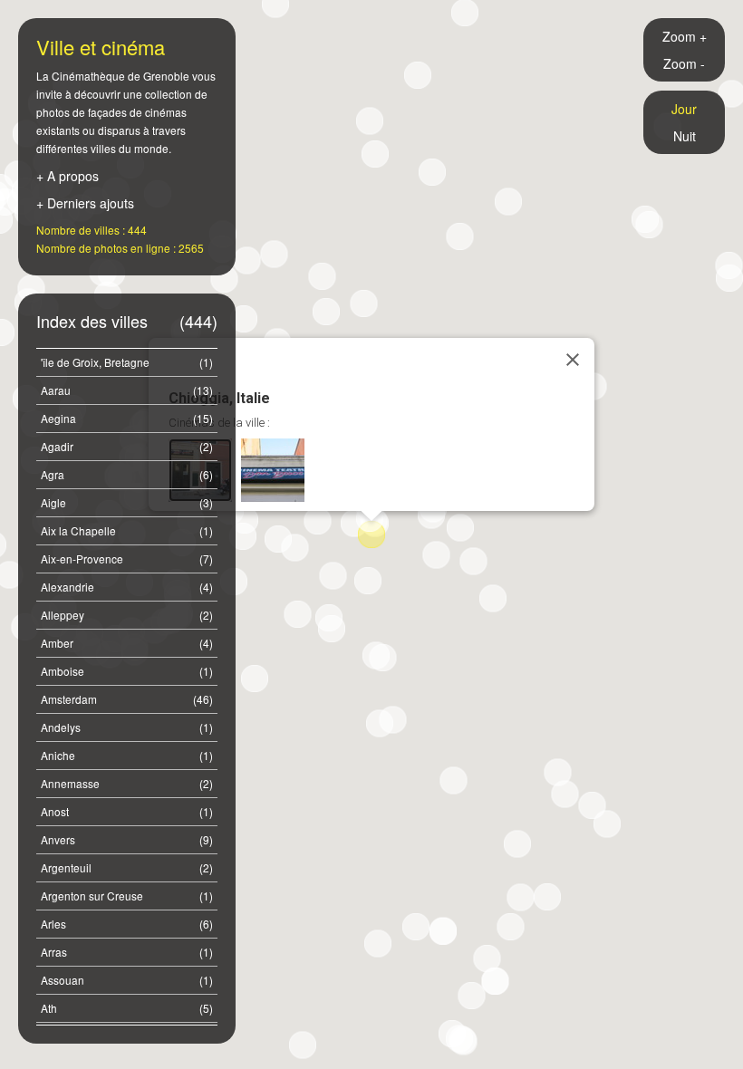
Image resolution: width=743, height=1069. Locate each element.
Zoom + (684, 36)
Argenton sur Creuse (127, 895)
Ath (127, 1008)
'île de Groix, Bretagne (127, 362)
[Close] (572, 359)
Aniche (127, 755)
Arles (127, 923)
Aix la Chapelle (127, 530)
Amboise (127, 671)
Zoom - (684, 63)
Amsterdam (127, 699)
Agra (127, 474)
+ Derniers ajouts (85, 203)
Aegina (127, 418)
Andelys (127, 727)
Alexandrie (127, 586)
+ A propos (67, 176)
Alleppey (127, 614)
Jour (684, 109)
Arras (127, 951)
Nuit (684, 136)
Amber (127, 642)
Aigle (127, 502)
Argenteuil (127, 867)
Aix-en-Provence (127, 558)
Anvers (127, 839)
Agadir (127, 446)
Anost (127, 811)
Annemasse (127, 783)
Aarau (127, 390)
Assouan (127, 979)
